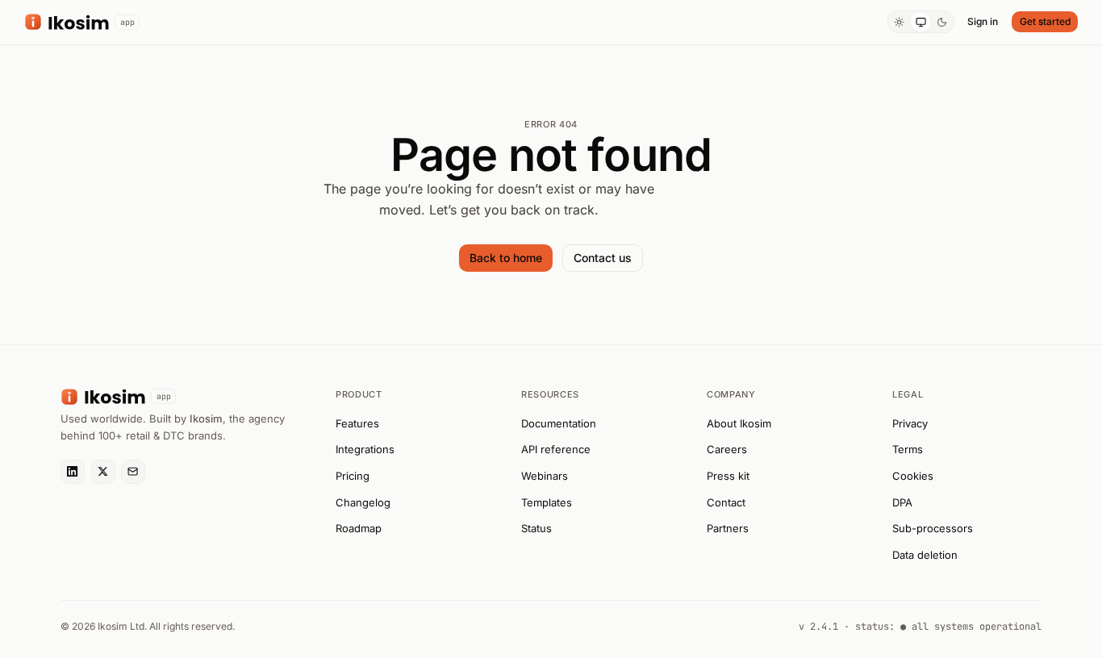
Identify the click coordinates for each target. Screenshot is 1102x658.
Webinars (544, 475)
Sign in (982, 21)
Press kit (728, 475)
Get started (1045, 21)
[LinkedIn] (73, 472)
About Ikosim (739, 423)
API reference (556, 449)
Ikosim (206, 418)
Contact (726, 502)
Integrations (365, 449)
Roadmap (359, 528)
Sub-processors (932, 528)
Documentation (558, 423)
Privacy (910, 423)
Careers (727, 449)
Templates (546, 502)
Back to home (506, 257)
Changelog (363, 502)
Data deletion (925, 554)
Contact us (603, 257)
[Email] (133, 472)
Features (357, 423)
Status (536, 528)
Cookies (912, 475)
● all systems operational (970, 626)
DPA (902, 502)
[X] (103, 472)
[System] (920, 22)
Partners (728, 528)
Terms (907, 449)
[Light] (899, 22)
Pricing (352, 475)
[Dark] (941, 22)
